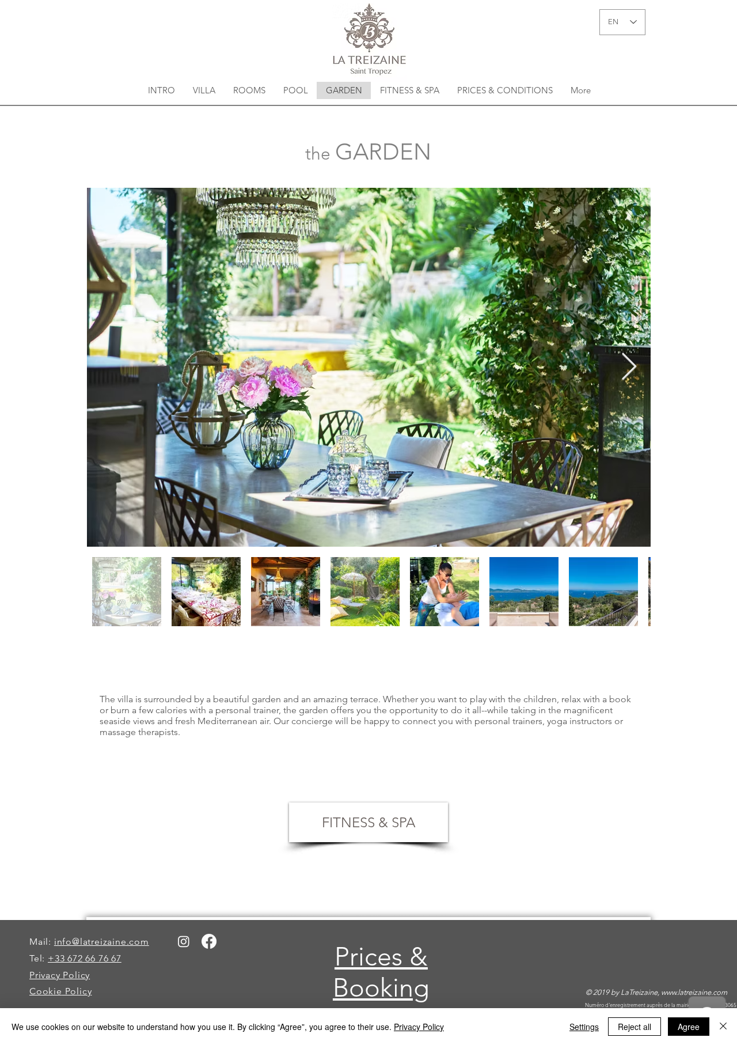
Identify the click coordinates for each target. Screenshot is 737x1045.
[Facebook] (209, 941)
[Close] (723, 1026)
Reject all (634, 1026)
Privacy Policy (419, 1026)
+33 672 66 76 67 (84, 958)
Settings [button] (584, 1026)
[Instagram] (183, 941)
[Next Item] (628, 367)
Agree (689, 1026)
